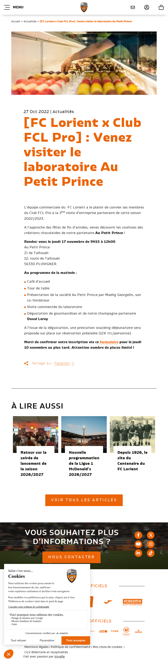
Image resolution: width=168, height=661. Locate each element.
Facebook (61, 363)
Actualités (30, 21)
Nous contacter (131, 7)
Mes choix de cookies (107, 647)
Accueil (15, 21)
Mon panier (156, 7)
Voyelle (59, 656)
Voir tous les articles (84, 500)
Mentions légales (36, 647)
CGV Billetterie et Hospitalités (46, 652)
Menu (18, 7)
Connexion (142, 7)
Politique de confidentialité (70, 647)
